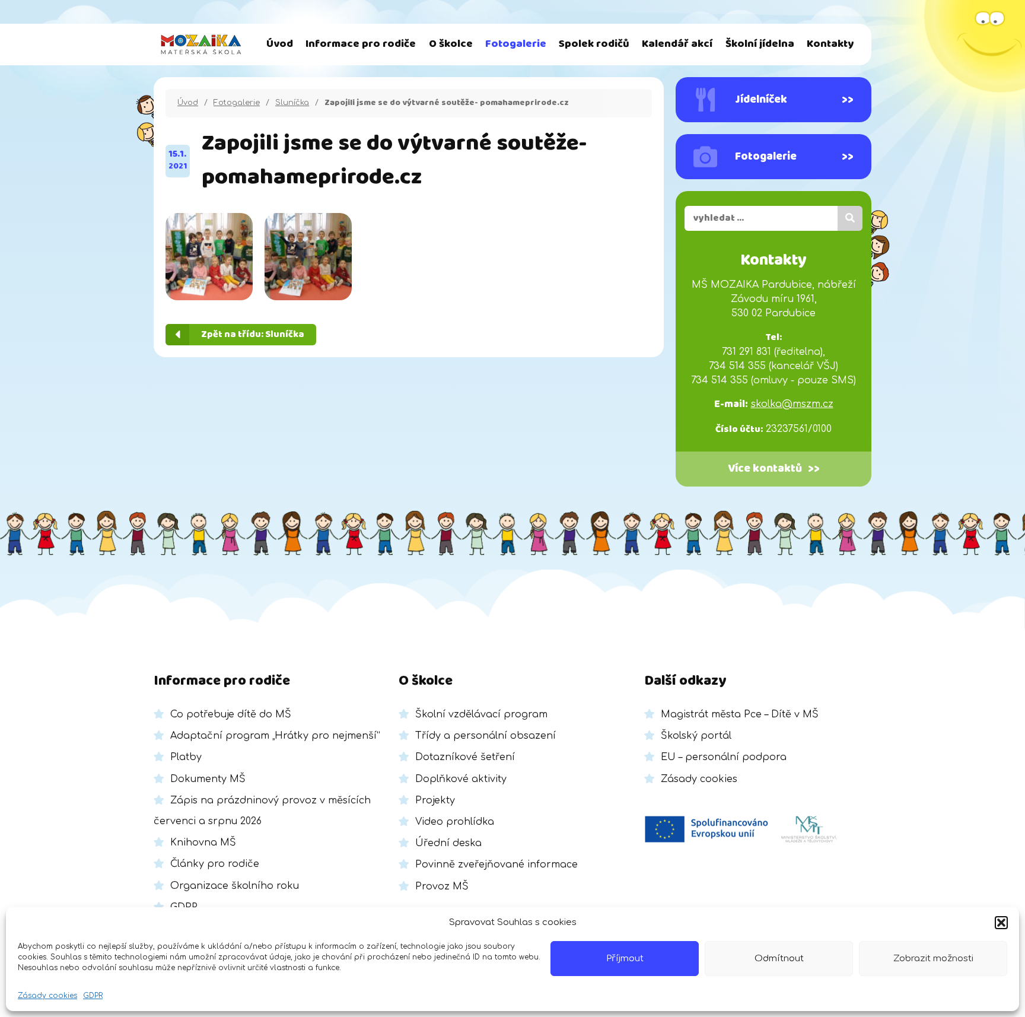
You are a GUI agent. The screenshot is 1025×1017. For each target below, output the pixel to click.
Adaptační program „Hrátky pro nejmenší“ (275, 735)
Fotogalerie (515, 44)
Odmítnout (779, 959)
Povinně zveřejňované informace (496, 864)
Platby (186, 757)
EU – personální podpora (724, 757)
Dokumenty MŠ (208, 779)
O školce (451, 44)
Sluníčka (292, 102)
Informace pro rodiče (360, 44)
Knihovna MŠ (203, 842)
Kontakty (830, 44)
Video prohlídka (454, 821)
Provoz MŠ (442, 886)
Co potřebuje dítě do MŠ (230, 714)
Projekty (435, 800)
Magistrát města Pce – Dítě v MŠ (740, 714)
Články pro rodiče (214, 864)
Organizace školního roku (234, 886)
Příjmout (625, 959)
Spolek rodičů (594, 44)
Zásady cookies (47, 995)
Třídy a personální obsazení (485, 735)
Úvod (279, 44)
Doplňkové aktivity (461, 779)
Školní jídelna (759, 44)
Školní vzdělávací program (481, 714)
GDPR (93, 995)
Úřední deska (448, 843)
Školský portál (696, 735)
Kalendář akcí (677, 44)
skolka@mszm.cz (792, 404)
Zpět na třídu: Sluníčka (252, 334)
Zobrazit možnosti (933, 959)
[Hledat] (850, 218)
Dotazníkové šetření (465, 757)
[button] (1001, 923)
